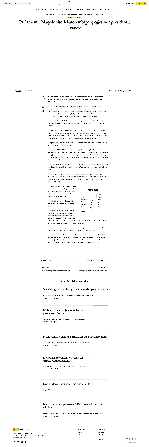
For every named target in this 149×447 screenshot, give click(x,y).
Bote (81, 5)
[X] (126, 3)
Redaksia (18, 90)
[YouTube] (129, 3)
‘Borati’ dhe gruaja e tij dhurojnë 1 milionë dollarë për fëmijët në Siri (76, 289)
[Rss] (134, 3)
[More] (126, 90)
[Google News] (131, 3)
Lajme (76, 5)
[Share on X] (118, 90)
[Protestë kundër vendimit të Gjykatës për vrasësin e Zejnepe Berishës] (101, 365)
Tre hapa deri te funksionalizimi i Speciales (93, 204)
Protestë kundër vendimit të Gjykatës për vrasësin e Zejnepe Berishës (63, 359)
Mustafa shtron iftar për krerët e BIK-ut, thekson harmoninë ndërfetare (72, 405)
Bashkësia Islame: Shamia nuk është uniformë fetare (68, 384)
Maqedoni (77, 17)
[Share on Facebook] (115, 90)
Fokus (65, 5)
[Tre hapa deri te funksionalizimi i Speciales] (93, 196)
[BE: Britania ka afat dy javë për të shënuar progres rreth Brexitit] (101, 317)
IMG (56, 253)
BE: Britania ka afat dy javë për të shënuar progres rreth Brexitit (63, 312)
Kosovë (71, 5)
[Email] (121, 90)
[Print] (123, 90)
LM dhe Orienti (88, 5)
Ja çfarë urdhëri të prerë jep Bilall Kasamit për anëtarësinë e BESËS (75, 337)
